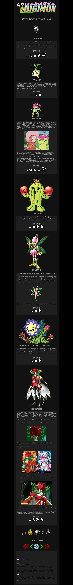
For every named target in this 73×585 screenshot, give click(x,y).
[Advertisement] (35, 554)
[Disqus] (36, 570)
